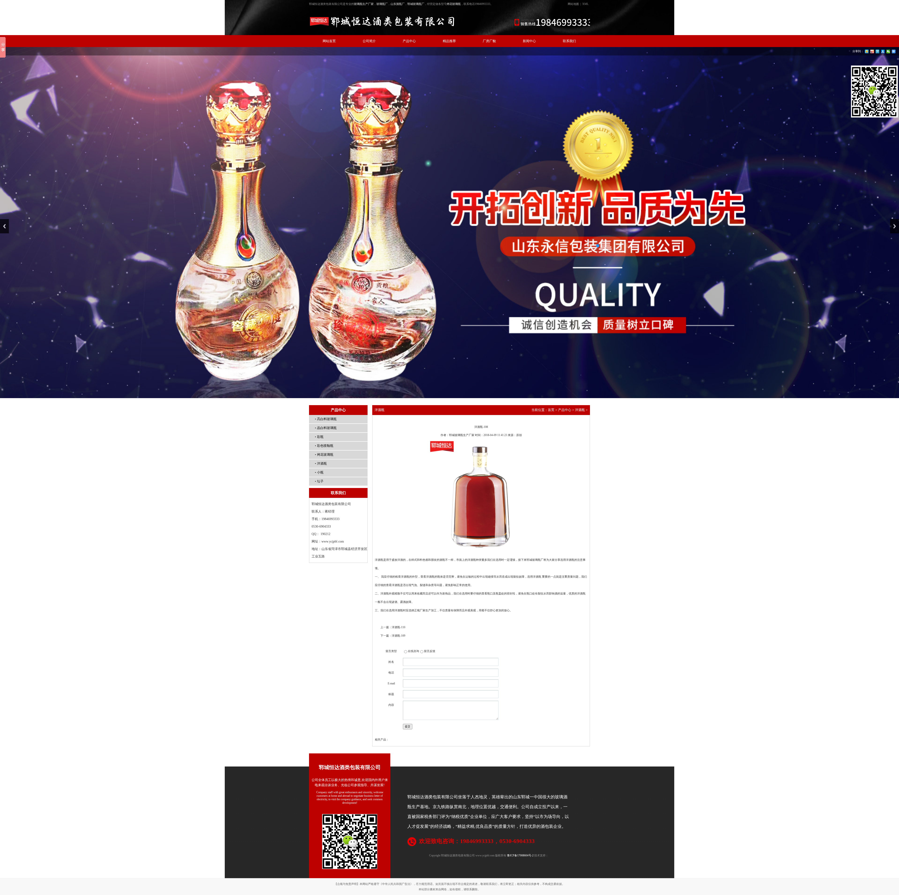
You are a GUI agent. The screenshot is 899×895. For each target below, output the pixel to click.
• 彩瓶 (319, 437)
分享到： (858, 51)
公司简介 (369, 41)
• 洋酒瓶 (321, 463)
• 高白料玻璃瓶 (326, 419)
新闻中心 (529, 41)
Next (894, 226)
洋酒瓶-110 (398, 627)
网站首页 (329, 41)
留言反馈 (429, 651)
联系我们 (569, 41)
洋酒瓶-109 (398, 635)
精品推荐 (449, 41)
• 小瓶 (319, 472)
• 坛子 (319, 481)
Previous (4, 226)
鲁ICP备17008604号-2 (520, 855)
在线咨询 (413, 651)
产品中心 (409, 41)
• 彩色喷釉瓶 (324, 446)
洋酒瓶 (580, 410)
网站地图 (573, 4)
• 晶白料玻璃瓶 (326, 428)
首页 (551, 410)
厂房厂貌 (489, 41)
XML (585, 4)
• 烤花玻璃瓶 (324, 454)
